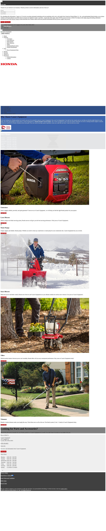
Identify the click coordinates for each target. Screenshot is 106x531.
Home (5, 36)
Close (2, 22)
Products (6, 37)
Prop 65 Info (4, 483)
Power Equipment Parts (12, 50)
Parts (5, 48)
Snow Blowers (10, 43)
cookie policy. (64, 488)
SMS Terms (87, 18)
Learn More (3, 213)
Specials (6, 52)
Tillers (8, 44)
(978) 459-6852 (7, 26)
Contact (9, 58)
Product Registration (12, 47)
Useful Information (11, 57)
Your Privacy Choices (6, 475)
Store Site (6, 27)
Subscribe (7, 22)
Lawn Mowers (10, 40)
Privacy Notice (15, 19)
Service (5, 51)
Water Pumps (10, 41)
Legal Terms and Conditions (8, 478)
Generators (9, 38)
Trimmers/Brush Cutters (13, 45)
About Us (6, 54)
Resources (6, 55)
